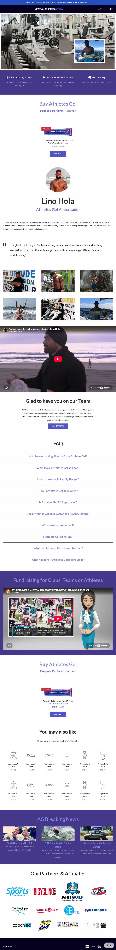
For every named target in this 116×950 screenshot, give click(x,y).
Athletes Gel (8, 946)
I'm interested (58, 426)
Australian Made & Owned (59, 77)
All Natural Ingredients (21, 77)
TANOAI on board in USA (19, 843)
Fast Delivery (98, 77)
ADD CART (58, 154)
